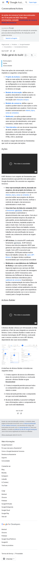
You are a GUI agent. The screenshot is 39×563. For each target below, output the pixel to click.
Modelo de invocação (14, 92)
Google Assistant (25, 44)
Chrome (4, 497)
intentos (8, 195)
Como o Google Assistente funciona (13, 451)
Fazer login (33, 2)
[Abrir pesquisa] (26, 2)
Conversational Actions (12, 8)
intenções (19, 100)
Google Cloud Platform (9, 539)
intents (28, 110)
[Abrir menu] (3, 2)
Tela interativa (11, 127)
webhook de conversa (13, 280)
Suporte (4, 457)
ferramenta (14, 210)
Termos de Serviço (7, 553)
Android (4, 494)
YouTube (4, 485)
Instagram (5, 476)
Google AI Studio (7, 504)
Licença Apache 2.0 (24, 427)
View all (4, 516)
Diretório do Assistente (9, 454)
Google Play (5, 513)
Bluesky (4, 473)
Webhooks (10, 116)
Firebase (4, 500)
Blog (3, 469)
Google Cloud (6, 510)
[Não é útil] (14, 50)
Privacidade (19, 553)
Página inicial (5, 44)
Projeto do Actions (13, 77)
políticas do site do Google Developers (25, 429)
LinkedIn (4, 479)
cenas (8, 113)
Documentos (8, 47)
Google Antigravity (7, 507)
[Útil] (11, 50)
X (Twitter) (5, 482)
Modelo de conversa (13, 103)
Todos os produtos (7, 545)
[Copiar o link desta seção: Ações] (9, 149)
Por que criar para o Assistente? (12, 448)
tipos (27, 100)
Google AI (5, 542)
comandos (15, 113)
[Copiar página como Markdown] (32, 55)
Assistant (21, 2)
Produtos (14, 44)
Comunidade (6, 461)
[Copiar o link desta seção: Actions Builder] (17, 300)
